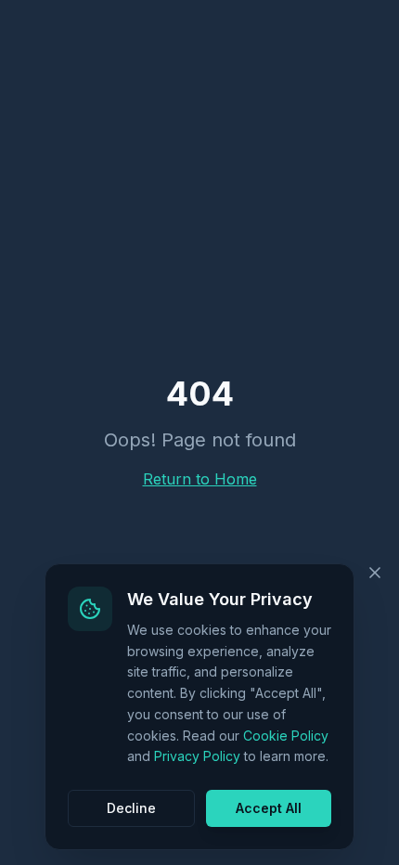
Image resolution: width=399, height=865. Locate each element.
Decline (131, 808)
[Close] (375, 572)
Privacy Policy (197, 756)
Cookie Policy (285, 735)
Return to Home (200, 479)
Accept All (269, 808)
